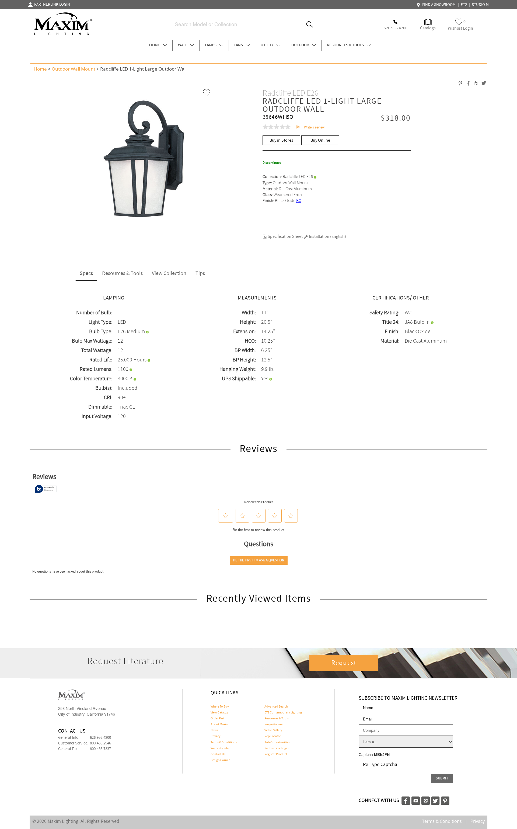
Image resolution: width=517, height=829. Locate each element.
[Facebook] (405, 800)
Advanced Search (276, 707)
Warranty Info (220, 748)
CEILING (153, 45)
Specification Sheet (285, 236)
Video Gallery (273, 730)
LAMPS (211, 45)
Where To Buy (220, 707)
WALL (183, 45)
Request (344, 663)
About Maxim (220, 724)
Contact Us (218, 754)
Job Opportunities (277, 742)
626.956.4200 (100, 737)
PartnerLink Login (276, 748)
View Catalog (219, 712)
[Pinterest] (445, 800)
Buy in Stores (281, 140)
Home (40, 69)
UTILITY (267, 45)
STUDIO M (480, 5)
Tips (200, 273)
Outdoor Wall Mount (73, 69)
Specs (86, 273)
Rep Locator (272, 736)
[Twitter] (435, 800)
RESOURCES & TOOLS (346, 45)
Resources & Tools (122, 273)
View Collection (169, 273)
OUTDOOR (300, 45)
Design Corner (220, 760)
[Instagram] (425, 800)
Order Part (217, 718)
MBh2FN (382, 754)
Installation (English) (327, 236)
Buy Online (320, 140)
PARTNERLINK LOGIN (51, 4)
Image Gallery (273, 724)
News (214, 730)
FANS (239, 45)
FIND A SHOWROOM (438, 5)
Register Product (275, 754)
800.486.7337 (100, 749)
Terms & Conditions (224, 742)
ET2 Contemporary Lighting (283, 712)
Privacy (216, 736)
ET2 (464, 5)
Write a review (314, 127)
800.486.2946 (100, 743)
